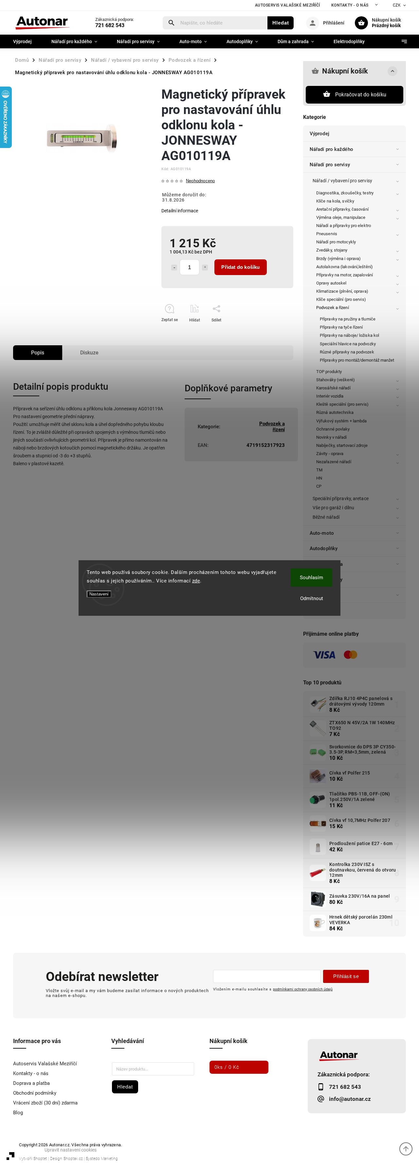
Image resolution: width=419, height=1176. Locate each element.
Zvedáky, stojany (332, 250)
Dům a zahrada (326, 564)
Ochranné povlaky (333, 429)
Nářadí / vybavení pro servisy (342, 180)
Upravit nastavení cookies (71, 1149)
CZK (397, 5)
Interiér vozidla (330, 396)
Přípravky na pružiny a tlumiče (347, 319)
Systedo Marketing (102, 1158)
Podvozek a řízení (332, 307)
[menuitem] (27, 41)
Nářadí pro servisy (330, 165)
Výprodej (319, 134)
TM (319, 469)
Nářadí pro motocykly (336, 241)
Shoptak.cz (73, 1158)
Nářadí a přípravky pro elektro (343, 225)
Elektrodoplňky (326, 579)
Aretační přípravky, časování (342, 209)
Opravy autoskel (331, 283)
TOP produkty (329, 371)
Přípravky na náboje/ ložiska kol (349, 335)
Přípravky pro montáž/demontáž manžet (357, 360)
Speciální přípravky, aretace (341, 498)
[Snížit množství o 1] (174, 267)
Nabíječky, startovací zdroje (342, 445)
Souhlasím (311, 577)
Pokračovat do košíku (360, 94)
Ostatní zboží (324, 610)
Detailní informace (179, 210)
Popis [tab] (37, 353)
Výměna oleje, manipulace (340, 217)
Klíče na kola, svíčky (335, 201)
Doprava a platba (31, 1083)
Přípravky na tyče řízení (341, 327)
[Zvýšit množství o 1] (205, 267)
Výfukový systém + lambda (341, 420)
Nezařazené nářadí (333, 461)
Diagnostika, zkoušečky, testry (344, 192)
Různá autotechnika (335, 412)
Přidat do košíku (240, 267)
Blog (18, 1113)
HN (319, 478)
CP (318, 486)
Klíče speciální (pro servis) (341, 299)
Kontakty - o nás (350, 5)
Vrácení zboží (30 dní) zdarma (45, 1103)
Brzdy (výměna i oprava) (338, 258)
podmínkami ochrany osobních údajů (303, 989)
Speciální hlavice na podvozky (348, 343)
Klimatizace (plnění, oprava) (342, 291)
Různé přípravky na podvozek (347, 352)
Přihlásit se (346, 976)
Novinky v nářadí (331, 437)
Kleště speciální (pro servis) (342, 404)
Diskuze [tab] (89, 353)
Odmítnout (311, 598)
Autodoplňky (323, 548)
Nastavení (99, 594)
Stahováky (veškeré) (335, 379)
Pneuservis (326, 233)
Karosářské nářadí (333, 387)
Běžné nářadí (326, 517)
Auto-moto (322, 533)
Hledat (280, 22)
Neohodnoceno (200, 181)
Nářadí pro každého (331, 149)
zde (196, 581)
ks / (226, 1067)
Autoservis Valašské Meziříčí (287, 5)
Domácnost (323, 595)
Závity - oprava (330, 453)
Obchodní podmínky (34, 1093)
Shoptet (40, 1158)
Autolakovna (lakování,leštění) (344, 266)
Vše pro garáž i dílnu (333, 507)
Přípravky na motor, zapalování (344, 274)
